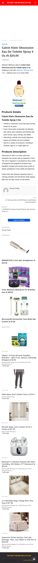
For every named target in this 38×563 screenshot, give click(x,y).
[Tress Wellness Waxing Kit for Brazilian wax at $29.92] (19, 277)
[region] (19, 20)
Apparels (4, 44)
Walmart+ (19, 70)
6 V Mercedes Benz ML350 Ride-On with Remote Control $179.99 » (20, 201)
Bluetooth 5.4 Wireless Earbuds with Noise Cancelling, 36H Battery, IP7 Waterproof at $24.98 (18, 464)
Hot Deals (5, 351)
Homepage (5, 40)
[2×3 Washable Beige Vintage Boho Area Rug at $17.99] (19, 485)
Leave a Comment (19, 220)
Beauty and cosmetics (16, 40)
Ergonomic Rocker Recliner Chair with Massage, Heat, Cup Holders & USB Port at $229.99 (19, 539)
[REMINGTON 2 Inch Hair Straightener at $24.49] (19, 247)
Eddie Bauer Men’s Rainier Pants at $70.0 (18, 394)
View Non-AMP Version (28, 560)
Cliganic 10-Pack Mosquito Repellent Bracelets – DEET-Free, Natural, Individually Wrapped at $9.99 (19, 357)
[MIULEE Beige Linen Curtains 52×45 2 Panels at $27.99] (19, 411)
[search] (35, 3)
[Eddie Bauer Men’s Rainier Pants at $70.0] (19, 378)
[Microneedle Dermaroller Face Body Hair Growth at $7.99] (19, 306)
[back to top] (34, 559)
